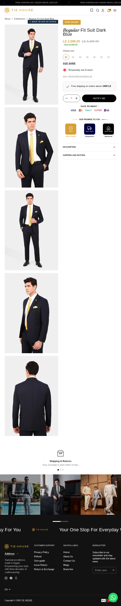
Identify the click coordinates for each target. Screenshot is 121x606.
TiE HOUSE (26, 600)
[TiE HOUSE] (19, 10)
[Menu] (114, 10)
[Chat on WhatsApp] (113, 597)
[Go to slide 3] (62, 469)
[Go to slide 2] (60, 469)
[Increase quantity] (77, 98)
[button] (97, 10)
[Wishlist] (91, 10)
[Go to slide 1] (58, 470)
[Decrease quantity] (65, 98)
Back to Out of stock (44, 22)
